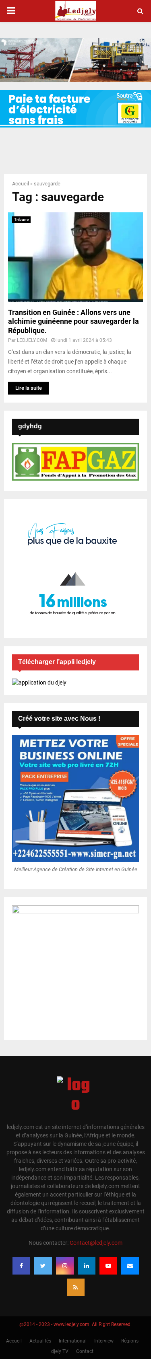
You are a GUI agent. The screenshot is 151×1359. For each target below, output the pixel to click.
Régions (130, 1341)
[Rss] (76, 1287)
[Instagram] (65, 1266)
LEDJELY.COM (32, 340)
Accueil (20, 184)
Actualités (40, 1341)
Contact (84, 1351)
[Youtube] (108, 1266)
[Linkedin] (86, 1266)
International (73, 1341)
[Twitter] (43, 1266)
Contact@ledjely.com (96, 1243)
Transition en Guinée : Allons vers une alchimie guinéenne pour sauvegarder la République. (73, 321)
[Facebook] (21, 1266)
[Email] (130, 1266)
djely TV (59, 1351)
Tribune (21, 219)
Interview (104, 1341)
